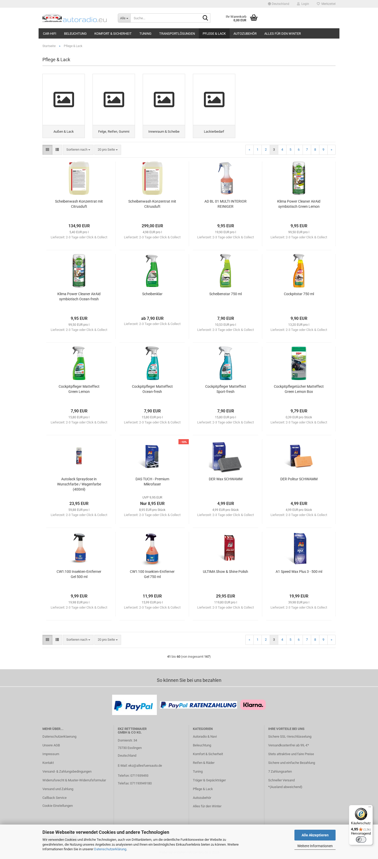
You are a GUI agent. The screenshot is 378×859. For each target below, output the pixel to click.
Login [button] (304, 4)
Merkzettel (328, 4)
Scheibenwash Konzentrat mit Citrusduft (79, 204)
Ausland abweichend (286, 787)
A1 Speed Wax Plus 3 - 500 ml (299, 571)
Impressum (50, 754)
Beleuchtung (75, 33)
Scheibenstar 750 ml (225, 294)
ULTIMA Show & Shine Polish (225, 571)
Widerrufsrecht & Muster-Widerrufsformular (74, 780)
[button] (278, 4)
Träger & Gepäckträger (209, 780)
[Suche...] (205, 18)
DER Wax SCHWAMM (225, 479)
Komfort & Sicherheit (113, 33)
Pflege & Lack (214, 33)
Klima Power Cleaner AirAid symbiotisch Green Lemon (298, 204)
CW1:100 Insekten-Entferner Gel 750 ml (152, 574)
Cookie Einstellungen (57, 806)
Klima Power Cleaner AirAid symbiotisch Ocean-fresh (79, 296)
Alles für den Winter (282, 33)
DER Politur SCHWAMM (299, 479)
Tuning (145, 33)
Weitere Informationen (315, 846)
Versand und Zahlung (57, 789)
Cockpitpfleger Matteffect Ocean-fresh (152, 389)
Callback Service (54, 798)
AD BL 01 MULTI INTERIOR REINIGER (225, 204)
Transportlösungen (177, 33)
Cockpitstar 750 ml (299, 294)
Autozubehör (245, 33)
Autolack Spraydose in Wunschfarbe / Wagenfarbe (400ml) (79, 484)
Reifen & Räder (203, 763)
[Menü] (370, 808)
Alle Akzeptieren (315, 835)
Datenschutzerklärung (110, 849)
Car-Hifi (49, 33)
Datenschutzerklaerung (59, 736)
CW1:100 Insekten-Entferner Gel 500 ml (79, 574)
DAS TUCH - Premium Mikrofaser (152, 481)
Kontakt (48, 763)
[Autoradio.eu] (76, 18)
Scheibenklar (152, 294)
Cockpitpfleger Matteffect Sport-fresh (225, 389)
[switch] (361, 839)
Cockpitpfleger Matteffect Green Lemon (79, 389)
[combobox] (78, 150)
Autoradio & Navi (205, 736)
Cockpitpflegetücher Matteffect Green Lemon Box (299, 389)
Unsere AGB (51, 745)
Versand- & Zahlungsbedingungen (67, 771)
